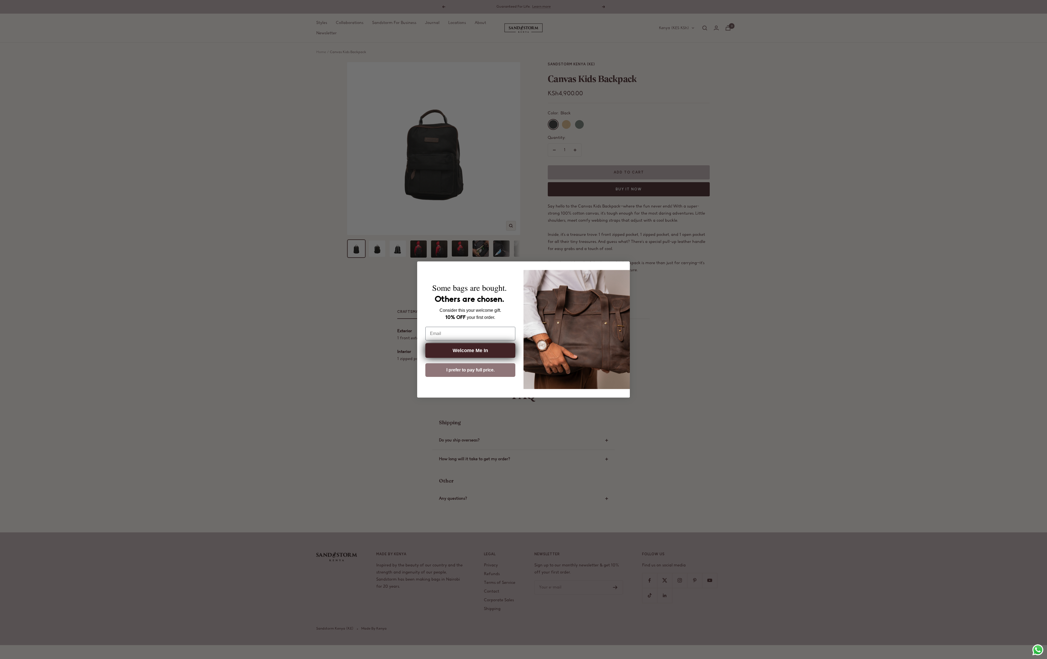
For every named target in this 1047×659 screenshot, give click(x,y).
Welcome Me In (470, 350)
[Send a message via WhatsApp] (1037, 649)
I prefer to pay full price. (470, 370)
